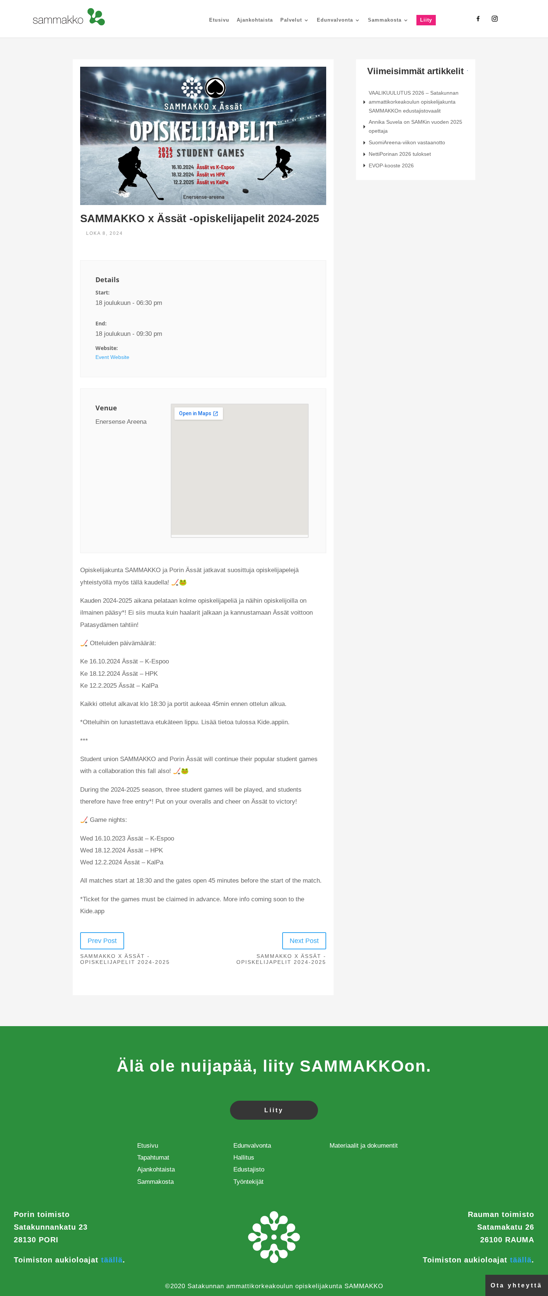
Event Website (112, 357)
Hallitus (243, 1157)
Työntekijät (248, 1181)
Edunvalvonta (335, 20)
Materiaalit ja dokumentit (364, 1145)
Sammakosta (384, 20)
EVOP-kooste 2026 (391, 165)
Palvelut (291, 20)
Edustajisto (248, 1169)
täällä (112, 1260)
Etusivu (219, 20)
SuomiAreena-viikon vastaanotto (407, 142)
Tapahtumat (153, 1157)
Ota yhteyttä (516, 1285)
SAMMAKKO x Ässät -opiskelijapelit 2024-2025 (125, 959)
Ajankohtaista (255, 20)
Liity (426, 20)
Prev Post (102, 941)
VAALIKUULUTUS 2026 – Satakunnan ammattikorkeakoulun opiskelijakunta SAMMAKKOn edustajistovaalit (414, 102)
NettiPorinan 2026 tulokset (400, 154)
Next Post (304, 941)
